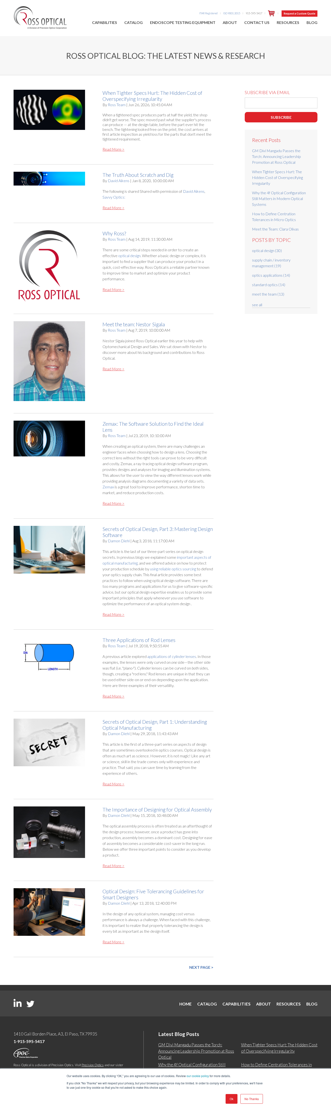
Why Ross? (114, 233)
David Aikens (118, 180)
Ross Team (117, 104)
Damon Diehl (119, 540)
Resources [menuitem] (288, 22)
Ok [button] (231, 1099)
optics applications (271, 275)
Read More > (113, 149)
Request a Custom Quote (299, 13)
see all (257, 304)
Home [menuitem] (185, 1003)
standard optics (268, 284)
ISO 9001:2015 (231, 13)
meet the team (268, 294)
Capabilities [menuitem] (104, 22)
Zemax (108, 486)
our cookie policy (198, 1076)
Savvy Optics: (113, 197)
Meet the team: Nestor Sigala (133, 324)
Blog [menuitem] (312, 22)
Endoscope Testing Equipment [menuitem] (182, 22)
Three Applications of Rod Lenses (138, 640)
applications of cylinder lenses (171, 656)
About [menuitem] (230, 22)
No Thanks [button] (251, 1099)
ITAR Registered (208, 13)
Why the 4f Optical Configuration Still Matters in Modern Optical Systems (279, 198)
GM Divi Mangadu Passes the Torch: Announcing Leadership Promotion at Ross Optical (276, 156)
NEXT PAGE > (201, 967)
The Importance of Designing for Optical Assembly (157, 809)
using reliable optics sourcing (173, 568)
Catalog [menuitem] (133, 22)
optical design (129, 255)
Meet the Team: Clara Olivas (275, 229)
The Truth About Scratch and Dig (137, 175)
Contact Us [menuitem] (256, 22)
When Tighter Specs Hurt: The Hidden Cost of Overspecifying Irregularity (152, 96)
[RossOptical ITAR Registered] (271, 13)
